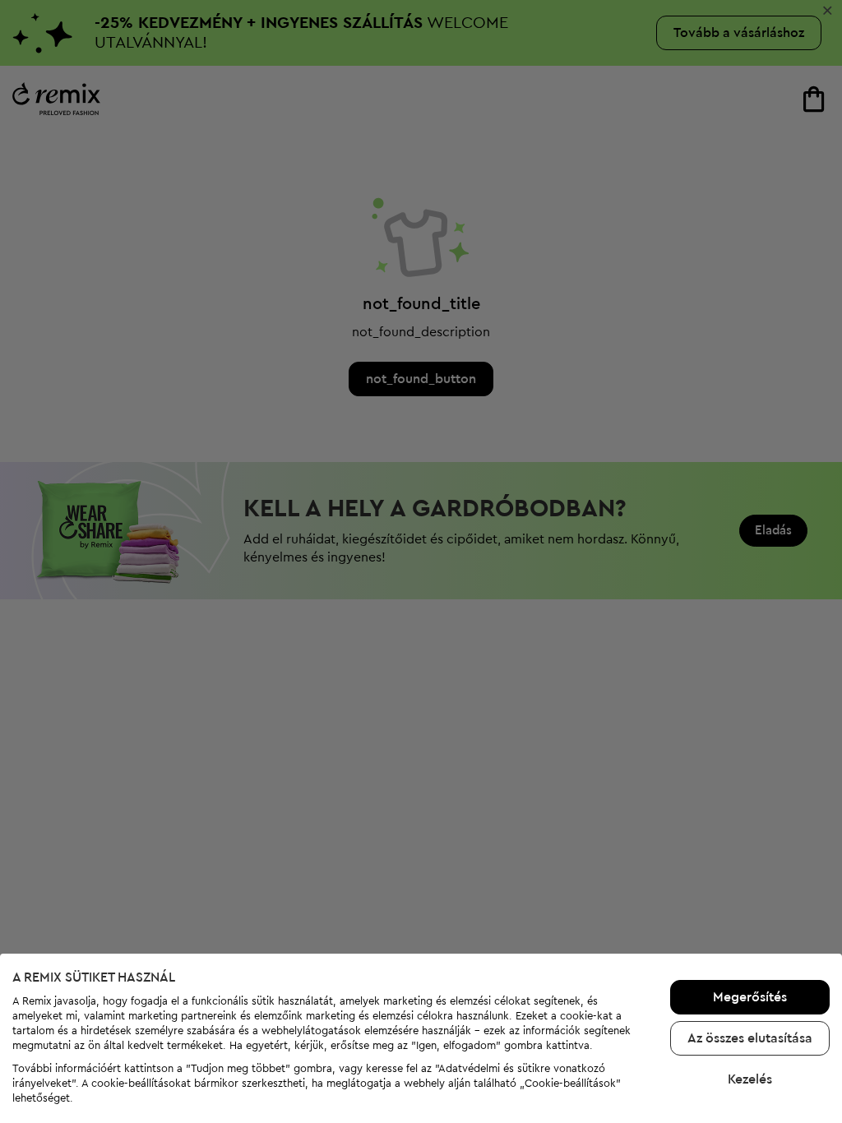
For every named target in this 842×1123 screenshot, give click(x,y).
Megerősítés (750, 997)
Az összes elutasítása (749, 1038)
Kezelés (750, 1079)
